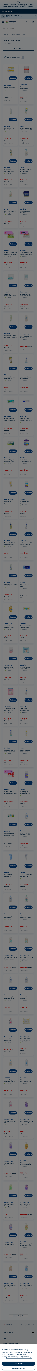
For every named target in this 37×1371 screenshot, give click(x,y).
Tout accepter (18, 1363)
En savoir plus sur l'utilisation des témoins (19, 1358)
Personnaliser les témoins (19, 1368)
